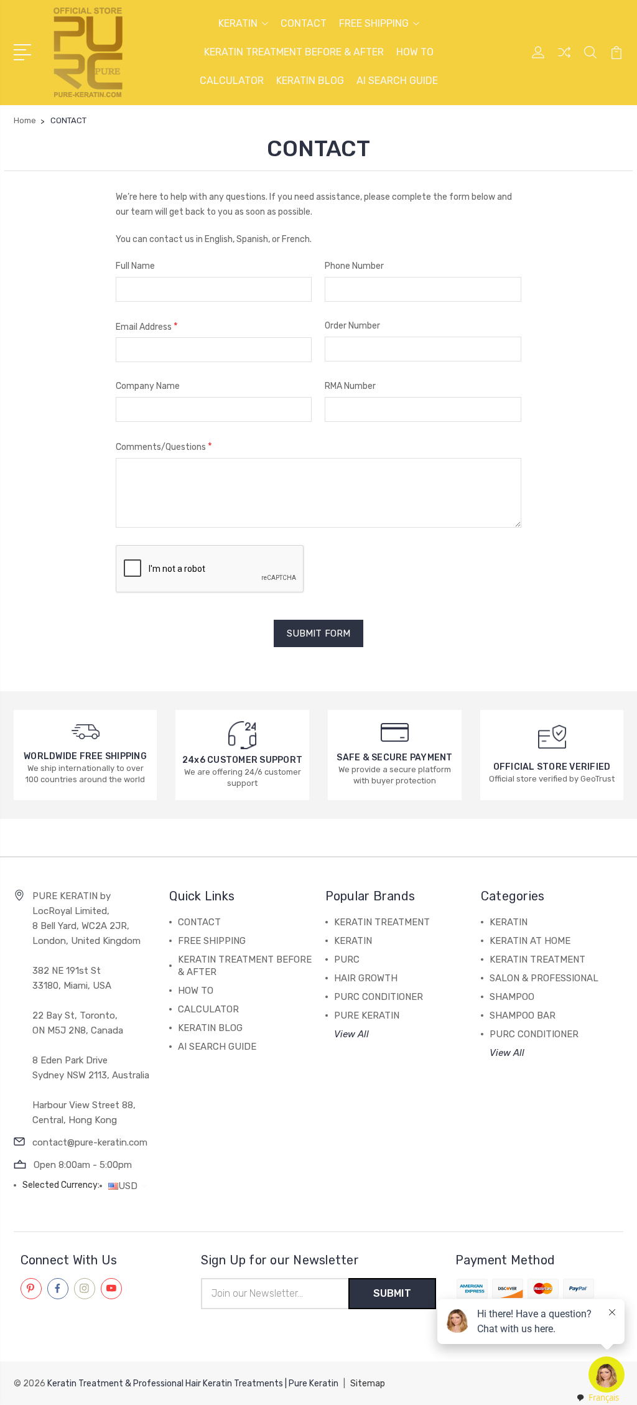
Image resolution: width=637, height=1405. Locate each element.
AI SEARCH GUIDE (397, 80)
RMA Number (350, 386)
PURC (347, 959)
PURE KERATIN (366, 1015)
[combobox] (597, 1398)
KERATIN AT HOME (530, 940)
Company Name (148, 386)
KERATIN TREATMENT (382, 922)
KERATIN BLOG (310, 80)
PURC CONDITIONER (378, 996)
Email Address (147, 326)
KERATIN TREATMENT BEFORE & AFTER (294, 52)
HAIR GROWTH (366, 978)
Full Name (135, 266)
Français (603, 1397)
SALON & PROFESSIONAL (544, 978)
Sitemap (367, 1383)
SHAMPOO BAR (523, 1015)
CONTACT (304, 23)
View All (351, 1034)
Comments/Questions (164, 446)
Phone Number (354, 266)
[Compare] (564, 59)
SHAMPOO (512, 996)
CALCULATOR (232, 80)
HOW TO (415, 52)
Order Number (352, 325)
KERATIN (238, 23)
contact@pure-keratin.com (89, 1142)
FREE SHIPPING (374, 23)
